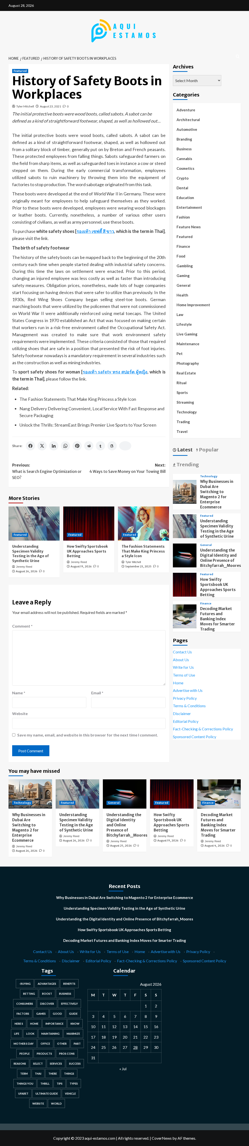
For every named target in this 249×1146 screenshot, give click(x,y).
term (24, 1073)
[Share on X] (42, 445)
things (69, 1073)
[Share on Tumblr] (100, 445)
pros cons (67, 1053)
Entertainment (189, 207)
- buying (25, 983)
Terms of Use (184, 675)
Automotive (187, 129)
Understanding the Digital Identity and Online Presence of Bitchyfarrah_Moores (124, 919)
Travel (182, 431)
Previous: (47, 471)
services (56, 1063)
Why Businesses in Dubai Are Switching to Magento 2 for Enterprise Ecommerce (124, 897)
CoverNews (162, 1138)
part (77, 1043)
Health (182, 295)
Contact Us (182, 651)
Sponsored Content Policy (194, 736)
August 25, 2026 (121, 845)
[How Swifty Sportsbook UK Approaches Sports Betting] (88, 523)
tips (59, 1083)
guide (73, 1013)
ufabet (23, 1093)
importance (54, 1023)
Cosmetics (185, 168)
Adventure (186, 110)
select (38, 1063)
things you (25, 1083)
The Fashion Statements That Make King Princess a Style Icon (77, 399)
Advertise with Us (188, 690)
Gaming (183, 275)
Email (97, 692)
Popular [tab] (208, 450)
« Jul (122, 1068)
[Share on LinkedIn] (53, 445)
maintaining (50, 1033)
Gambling (185, 266)
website (38, 1103)
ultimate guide (47, 1093)
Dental (182, 188)
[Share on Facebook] (30, 445)
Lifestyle (184, 324)
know (75, 1023)
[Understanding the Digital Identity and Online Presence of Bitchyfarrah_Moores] (185, 555)
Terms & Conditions (189, 705)
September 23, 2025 (138, 566)
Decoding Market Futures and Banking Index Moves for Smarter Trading (217, 618)
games (41, 1013)
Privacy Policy (185, 698)
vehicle (70, 1093)
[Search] (238, 56)
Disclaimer (182, 713)
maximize (73, 1033)
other (62, 1043)
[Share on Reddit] (88, 445)
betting (29, 993)
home (34, 1023)
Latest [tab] (184, 450)
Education (185, 197)
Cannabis (184, 158)
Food (181, 256)
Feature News (189, 227)
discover (47, 1003)
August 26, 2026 (26, 571)
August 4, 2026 (215, 845)
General (183, 285)
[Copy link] (125, 445)
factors (23, 1013)
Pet (180, 353)
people (24, 1053)
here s (19, 1023)
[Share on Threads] (112, 445)
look (30, 1033)
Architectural (188, 119)
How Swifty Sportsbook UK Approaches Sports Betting (87, 551)
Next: (127, 468)
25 (103, 1047)
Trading (183, 422)
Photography (188, 363)
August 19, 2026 (81, 566)
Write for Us (183, 667)
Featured (20, 71)
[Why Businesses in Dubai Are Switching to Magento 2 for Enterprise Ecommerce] (185, 491)
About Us (181, 659)
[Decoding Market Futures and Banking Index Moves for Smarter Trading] (185, 615)
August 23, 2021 (50, 106)
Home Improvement (193, 305)
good (57, 1013)
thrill (45, 1083)
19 (114, 1037)
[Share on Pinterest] (77, 445)
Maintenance (188, 344)
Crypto (182, 178)
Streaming (185, 402)
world (56, 1103)
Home (178, 682)
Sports (182, 392)
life (16, 1033)
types (74, 1083)
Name (18, 692)
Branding (184, 139)
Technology (187, 412)
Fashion (183, 217)
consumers (24, 1003)
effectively (69, 1003)
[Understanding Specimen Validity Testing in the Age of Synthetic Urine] (34, 523)
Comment (22, 626)
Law (180, 314)
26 (114, 1047)
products (44, 1053)
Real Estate (186, 373)
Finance (183, 246)
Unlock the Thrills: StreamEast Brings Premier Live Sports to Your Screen (87, 425)
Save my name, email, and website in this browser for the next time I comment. (87, 735)
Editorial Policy (185, 721)
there (52, 1073)
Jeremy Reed (24, 566)
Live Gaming (187, 334)
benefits (69, 983)
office (45, 1043)
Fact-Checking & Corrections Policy (203, 728)
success (75, 1063)
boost (47, 993)
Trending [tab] (187, 464)
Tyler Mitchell (25, 106)
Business (184, 149)
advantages (47, 983)
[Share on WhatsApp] (65, 445)
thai (38, 1073)
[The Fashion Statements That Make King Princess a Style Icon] (143, 523)
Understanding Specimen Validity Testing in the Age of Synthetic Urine (30, 553)
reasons (20, 1063)
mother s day (24, 1043)
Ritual (182, 383)
